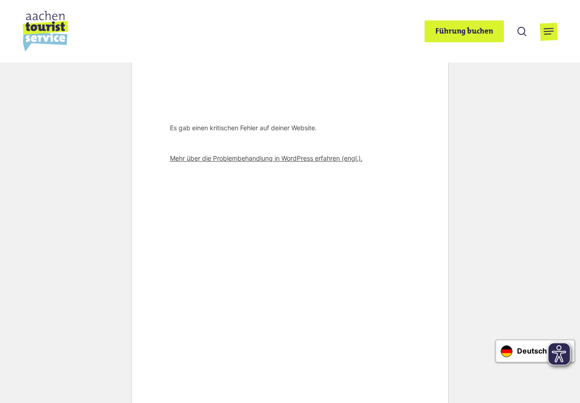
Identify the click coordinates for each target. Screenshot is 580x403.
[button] (548, 31)
